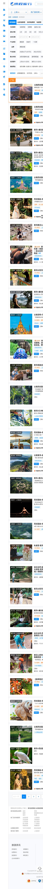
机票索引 (14, 852)
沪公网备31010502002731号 (33, 873)
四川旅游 (25, 823)
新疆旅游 (25, 825)
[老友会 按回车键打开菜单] (4, 89)
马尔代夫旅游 (27, 828)
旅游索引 (14, 855)
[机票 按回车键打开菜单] (4, 15)
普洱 (24, 815)
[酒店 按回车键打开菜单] (4, 9)
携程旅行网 (21, 4)
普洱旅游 (12, 22)
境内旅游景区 (32, 808)
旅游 (9, 17)
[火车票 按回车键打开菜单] (4, 20)
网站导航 (25, 852)
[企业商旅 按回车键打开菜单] (4, 84)
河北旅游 (25, 819)
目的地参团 (31, 22)
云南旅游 (15, 17)
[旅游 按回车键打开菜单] (4, 25)
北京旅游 (25, 817)
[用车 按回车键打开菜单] (4, 41)
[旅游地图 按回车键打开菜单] (4, 59)
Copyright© (30, 871)
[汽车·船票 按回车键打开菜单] (4, 36)
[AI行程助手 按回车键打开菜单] (4, 48)
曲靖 (24, 813)
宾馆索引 (14, 849)
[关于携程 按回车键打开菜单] (4, 94)
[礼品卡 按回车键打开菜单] (4, 71)
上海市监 (33, 881)
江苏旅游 (25, 821)
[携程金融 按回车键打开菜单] (4, 77)
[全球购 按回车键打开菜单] (4, 66)
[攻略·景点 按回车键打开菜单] (4, 54)
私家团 (39, 22)
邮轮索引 (25, 855)
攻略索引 (25, 849)
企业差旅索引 (16, 858)
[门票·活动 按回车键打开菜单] (4, 30)
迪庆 (24, 811)
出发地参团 (21, 22)
